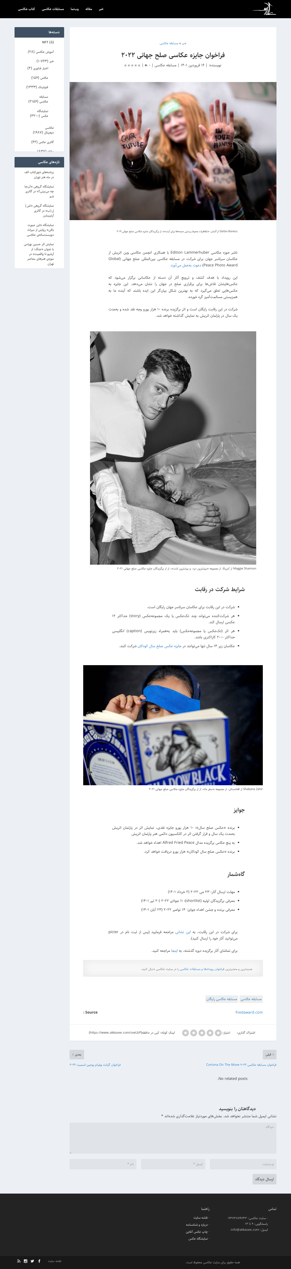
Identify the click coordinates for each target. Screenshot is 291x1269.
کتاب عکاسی (26, 9)
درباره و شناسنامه (197, 1224)
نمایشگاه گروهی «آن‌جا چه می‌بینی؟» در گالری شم (39, 191)
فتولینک (43, 87)
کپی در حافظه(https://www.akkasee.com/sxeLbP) (124, 1032)
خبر (101, 9)
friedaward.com (249, 1012)
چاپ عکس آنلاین (197, 1231)
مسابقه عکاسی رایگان (221, 999)
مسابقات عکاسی (53, 9)
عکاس (44, 77)
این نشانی (183, 932)
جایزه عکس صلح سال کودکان (159, 646)
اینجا (174, 951)
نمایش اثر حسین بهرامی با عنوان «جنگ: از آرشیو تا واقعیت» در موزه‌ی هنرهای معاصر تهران (39, 254)
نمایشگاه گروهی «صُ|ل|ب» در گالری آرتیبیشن (39, 210)
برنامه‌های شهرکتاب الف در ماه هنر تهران (39, 175)
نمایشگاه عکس (42, 113)
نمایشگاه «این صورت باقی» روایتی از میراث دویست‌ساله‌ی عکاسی (40, 230)
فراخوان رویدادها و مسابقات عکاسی (202, 969)
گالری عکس (46, 142)
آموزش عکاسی (45, 51)
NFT (45, 42)
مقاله (88, 9)
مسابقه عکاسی (165, 65)
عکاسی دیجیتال (49, 130)
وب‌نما (75, 9)
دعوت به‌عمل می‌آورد (186, 265)
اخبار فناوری (40, 68)
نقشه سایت (200, 1217)
